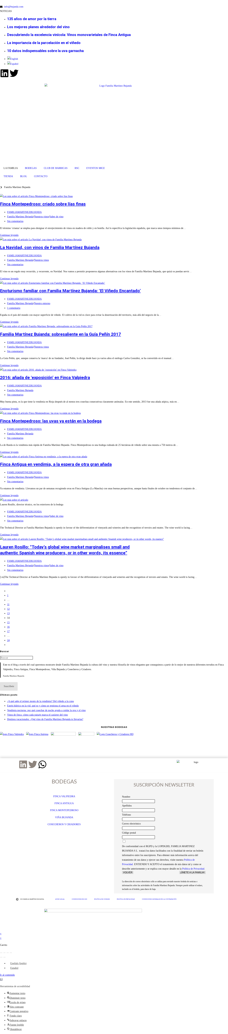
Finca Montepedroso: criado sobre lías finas (43, 204)
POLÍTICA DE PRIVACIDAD (126, 899)
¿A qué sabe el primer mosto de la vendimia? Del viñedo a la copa (40, 701)
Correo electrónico (131, 823)
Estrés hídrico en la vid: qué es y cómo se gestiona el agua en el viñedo (43, 705)
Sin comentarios (15, 221)
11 (8, 604)
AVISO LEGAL (60, 899)
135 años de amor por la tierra (31, 19)
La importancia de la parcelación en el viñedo (44, 43)
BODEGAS (31, 168)
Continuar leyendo (10, 235)
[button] (1, 979)
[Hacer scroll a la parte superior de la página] (1, 929)
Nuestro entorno (42, 303)
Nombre (126, 796)
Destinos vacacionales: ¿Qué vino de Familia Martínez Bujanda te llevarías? (45, 719)
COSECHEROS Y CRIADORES (64, 824)
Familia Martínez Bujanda (20, 216)
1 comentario (13, 308)
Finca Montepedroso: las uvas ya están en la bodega (51, 421)
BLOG (23, 176)
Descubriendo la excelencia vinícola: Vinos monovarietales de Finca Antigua (69, 35)
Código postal (129, 832)
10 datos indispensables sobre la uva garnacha (45, 51)
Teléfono (126, 814)
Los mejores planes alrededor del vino (38, 27)
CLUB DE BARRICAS (56, 168)
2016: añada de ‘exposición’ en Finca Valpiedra (45, 377)
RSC (77, 168)
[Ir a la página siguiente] (8, 644)
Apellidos (127, 805)
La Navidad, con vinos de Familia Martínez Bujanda (49, 247)
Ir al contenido (7, 975)
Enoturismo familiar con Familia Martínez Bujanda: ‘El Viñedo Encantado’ (70, 290)
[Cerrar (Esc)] (11, 952)
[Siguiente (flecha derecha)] (4, 957)
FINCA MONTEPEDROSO (64, 810)
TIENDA (8, 176)
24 (8, 640)
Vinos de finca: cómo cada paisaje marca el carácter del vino (37, 714)
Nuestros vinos (41, 216)
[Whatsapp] (42, 764)
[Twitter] (14, 73)
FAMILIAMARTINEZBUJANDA (24, 212)
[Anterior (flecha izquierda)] (1, 957)
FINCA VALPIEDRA (64, 796)
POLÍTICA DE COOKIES (102, 899)
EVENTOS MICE (95, 168)
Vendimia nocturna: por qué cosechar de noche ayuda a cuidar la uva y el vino (46, 710)
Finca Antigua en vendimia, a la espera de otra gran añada (56, 464)
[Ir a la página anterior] (8, 591)
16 (8, 627)
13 (8, 613)
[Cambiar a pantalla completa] (4, 952)
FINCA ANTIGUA (64, 803)
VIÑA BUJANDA (64, 817)
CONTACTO (40, 176)
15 (8, 622)
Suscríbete (9, 686)
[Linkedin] (4, 73)
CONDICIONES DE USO (79, 899)
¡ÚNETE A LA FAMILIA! (192, 872)
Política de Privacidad (193, 868)
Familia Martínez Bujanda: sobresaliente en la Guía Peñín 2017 (60, 334)
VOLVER (127, 872)
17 (8, 631)
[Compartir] (7, 952)
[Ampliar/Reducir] (1, 952)
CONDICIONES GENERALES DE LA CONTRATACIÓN (159, 899)
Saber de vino (56, 216)
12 (8, 609)
